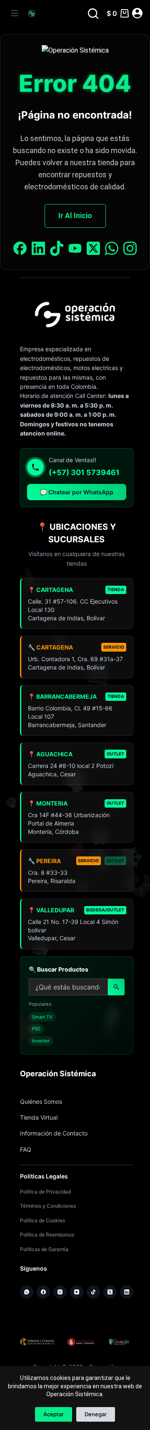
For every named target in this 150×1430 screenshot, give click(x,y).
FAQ (25, 1149)
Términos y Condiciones (48, 1206)
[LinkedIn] (126, 1292)
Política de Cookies (42, 1220)
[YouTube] (76, 1292)
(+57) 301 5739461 (84, 472)
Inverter (41, 1041)
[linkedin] (38, 250)
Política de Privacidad (45, 1191)
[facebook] (20, 250)
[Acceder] (137, 13)
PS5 (36, 1029)
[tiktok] (56, 250)
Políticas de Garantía (44, 1249)
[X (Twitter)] (110, 1292)
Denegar (96, 1414)
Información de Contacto (54, 1133)
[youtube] (75, 250)
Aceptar (53, 1414)
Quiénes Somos (41, 1101)
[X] (93, 250)
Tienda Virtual (39, 1117)
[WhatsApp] (26, 1292)
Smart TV (42, 1017)
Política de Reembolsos (47, 1234)
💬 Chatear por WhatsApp (76, 492)
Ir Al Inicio (75, 215)
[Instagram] (130, 250)
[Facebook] (43, 1292)
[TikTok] (93, 1292)
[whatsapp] (111, 250)
